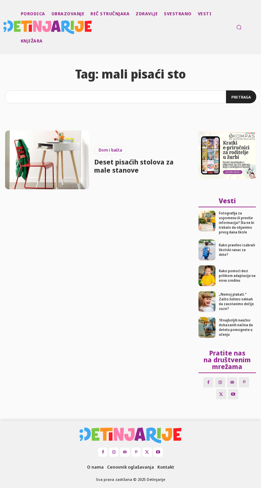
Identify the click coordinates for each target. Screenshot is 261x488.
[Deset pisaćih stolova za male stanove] (47, 159)
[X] (221, 394)
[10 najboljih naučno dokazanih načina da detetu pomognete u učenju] (207, 327)
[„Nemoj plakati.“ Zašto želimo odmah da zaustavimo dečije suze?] (207, 301)
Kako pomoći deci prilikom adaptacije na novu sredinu (237, 275)
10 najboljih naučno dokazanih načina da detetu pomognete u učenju (236, 327)
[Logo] (4, 27)
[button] (238, 27)
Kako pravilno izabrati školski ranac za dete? (237, 250)
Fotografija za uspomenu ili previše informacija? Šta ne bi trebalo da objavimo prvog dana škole (236, 222)
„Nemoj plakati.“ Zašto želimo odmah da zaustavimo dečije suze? (236, 301)
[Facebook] (208, 382)
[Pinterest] (244, 382)
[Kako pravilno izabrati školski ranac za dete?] (207, 250)
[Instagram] (220, 382)
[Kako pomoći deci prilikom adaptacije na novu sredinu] (207, 275)
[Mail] (232, 382)
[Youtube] (233, 394)
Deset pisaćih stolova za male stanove (134, 166)
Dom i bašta (110, 150)
